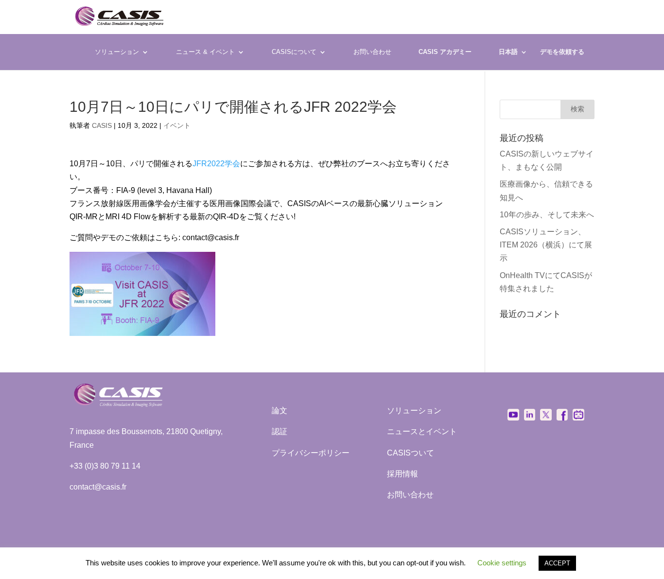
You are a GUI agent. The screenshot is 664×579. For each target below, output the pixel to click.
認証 (279, 431)
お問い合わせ (372, 51)
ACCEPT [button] (557, 563)
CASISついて (410, 453)
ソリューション (117, 51)
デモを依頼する (562, 52)
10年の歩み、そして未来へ (547, 215)
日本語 (508, 51)
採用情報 (402, 474)
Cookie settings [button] (501, 563)
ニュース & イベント (205, 51)
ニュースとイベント (422, 431)
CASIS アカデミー (445, 52)
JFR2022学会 (216, 163)
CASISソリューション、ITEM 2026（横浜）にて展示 (546, 245)
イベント (177, 125)
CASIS (102, 125)
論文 (279, 410)
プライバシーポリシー (310, 453)
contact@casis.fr (98, 487)
